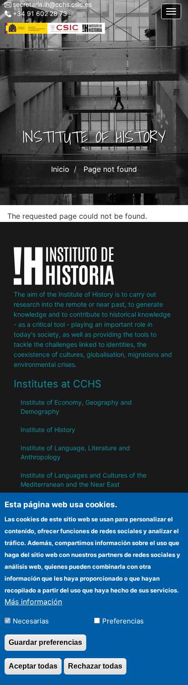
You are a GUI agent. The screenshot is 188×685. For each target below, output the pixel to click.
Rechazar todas (95, 666)
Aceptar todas (33, 666)
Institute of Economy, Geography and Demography (76, 406)
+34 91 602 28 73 (40, 13)
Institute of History (48, 429)
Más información (33, 601)
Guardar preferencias (45, 642)
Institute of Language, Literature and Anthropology (75, 452)
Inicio (60, 169)
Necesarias (31, 621)
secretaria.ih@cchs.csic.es (52, 4)
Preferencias (123, 621)
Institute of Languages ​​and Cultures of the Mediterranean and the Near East (83, 479)
